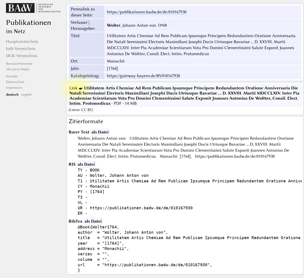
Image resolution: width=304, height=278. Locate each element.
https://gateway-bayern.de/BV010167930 (143, 75)
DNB (162, 25)
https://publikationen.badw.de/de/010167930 (146, 11)
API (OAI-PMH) (17, 69)
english (26, 95)
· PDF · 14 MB (184, 95)
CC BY (86, 110)
